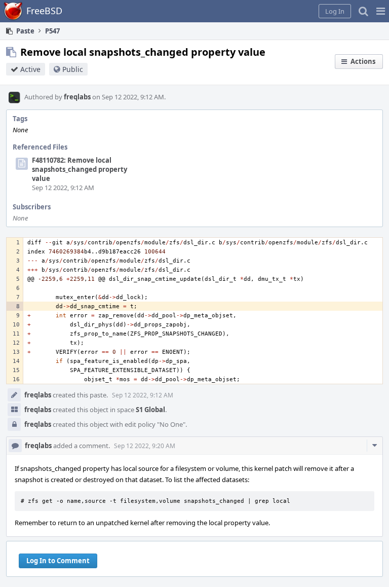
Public (72, 69)
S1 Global (150, 409)
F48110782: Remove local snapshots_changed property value (79, 169)
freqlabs (77, 96)
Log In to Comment (58, 560)
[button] (380, 11)
